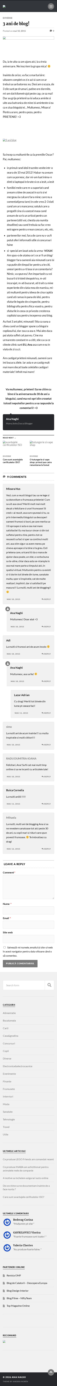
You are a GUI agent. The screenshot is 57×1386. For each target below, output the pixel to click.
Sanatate (8, 1111)
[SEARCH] (49, 985)
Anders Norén (20, 1381)
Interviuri (8, 1096)
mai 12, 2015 (13, 849)
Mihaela (11, 817)
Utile (5, 1134)
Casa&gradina (10, 1035)
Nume (7, 904)
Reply (47, 599)
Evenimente (9, 1073)
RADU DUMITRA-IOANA (21, 758)
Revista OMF (14, 1275)
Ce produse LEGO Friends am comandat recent (28, 1159)
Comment (9, 872)
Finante (7, 1081)
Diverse (8, 18)
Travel (6, 1126)
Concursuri (9, 1043)
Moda (6, 1104)
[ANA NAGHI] (4, 6)
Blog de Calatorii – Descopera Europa (27, 1282)
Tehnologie (9, 1119)
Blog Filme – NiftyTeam (19, 1298)
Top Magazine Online (18, 1305)
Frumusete (9, 1088)
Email (7, 918)
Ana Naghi (12, 419)
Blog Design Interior (17, 1290)
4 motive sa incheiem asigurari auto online (25, 1177)
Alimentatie (9, 1012)
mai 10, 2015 (19, 30)
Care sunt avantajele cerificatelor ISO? (23, 1196)
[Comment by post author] (7, 609)
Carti (5, 1028)
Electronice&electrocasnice (17, 1066)
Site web (8, 932)
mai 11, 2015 (21, 713)
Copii (6, 1050)
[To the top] (51, 1372)
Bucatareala (9, 1020)
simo (9, 726)
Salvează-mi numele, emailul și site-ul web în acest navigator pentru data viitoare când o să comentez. (28, 951)
